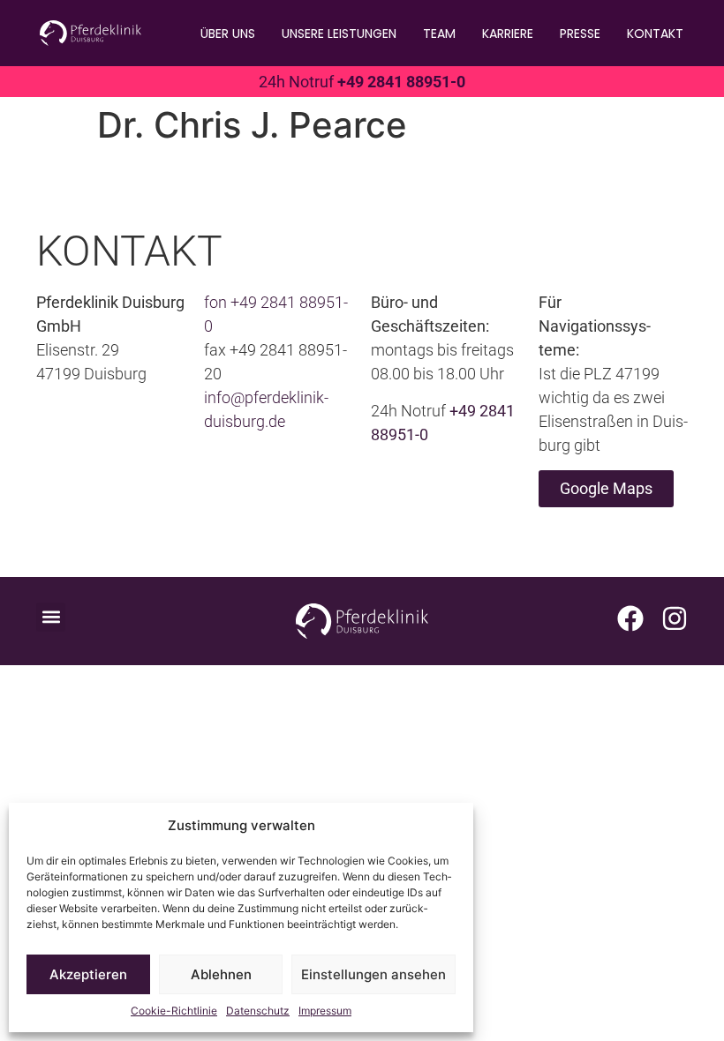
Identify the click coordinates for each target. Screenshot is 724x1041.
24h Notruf (362, 81)
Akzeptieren (88, 974)
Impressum (324, 1010)
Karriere (507, 33)
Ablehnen (221, 974)
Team (439, 33)
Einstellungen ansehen (373, 974)
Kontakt (655, 33)
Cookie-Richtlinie (174, 1010)
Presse (580, 33)
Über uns (227, 33)
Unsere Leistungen (339, 33)
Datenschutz (258, 1010)
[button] (50, 617)
